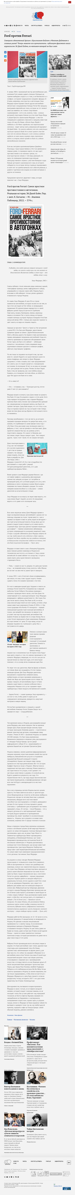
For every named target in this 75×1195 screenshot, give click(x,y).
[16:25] (14, 1027)
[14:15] (14, 1072)
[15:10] (37, 1027)
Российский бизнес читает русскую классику (59, 143)
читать (27, 25)
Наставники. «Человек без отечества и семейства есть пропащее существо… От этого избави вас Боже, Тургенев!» (36, 1092)
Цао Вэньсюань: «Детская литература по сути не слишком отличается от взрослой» (14, 1132)
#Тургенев (29, 1110)
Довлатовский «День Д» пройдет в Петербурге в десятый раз (58, 151)
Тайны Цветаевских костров (35, 1130)
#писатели (33, 1068)
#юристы (29, 1068)
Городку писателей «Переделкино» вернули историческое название (58, 125)
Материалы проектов (21, 1019)
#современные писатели (41, 1068)
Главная (9, 1019)
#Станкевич (34, 1110)
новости (19, 25)
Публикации (30, 1070)
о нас (64, 25)
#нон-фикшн (18, 1015)
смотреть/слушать (36, 25)
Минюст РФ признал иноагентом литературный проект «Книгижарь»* (60, 160)
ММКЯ (6, 1112)
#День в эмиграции (8, 1105)
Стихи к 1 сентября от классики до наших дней (58, 75)
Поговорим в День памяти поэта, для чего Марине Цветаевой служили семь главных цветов (36, 1137)
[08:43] (37, 1114)
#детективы (7, 1059)
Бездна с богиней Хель (13, 1042)
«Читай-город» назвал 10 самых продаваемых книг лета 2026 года (58, 135)
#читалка (10, 1015)
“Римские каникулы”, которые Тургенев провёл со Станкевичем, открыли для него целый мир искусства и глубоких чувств (37, 1104)
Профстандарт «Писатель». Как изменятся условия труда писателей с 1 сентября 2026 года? (35, 1046)
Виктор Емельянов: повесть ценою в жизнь (14, 1088)
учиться (47, 25)
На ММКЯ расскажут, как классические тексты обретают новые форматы (58, 113)
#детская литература (19, 1152)
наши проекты (56, 25)
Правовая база (30, 1026)
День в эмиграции (8, 1070)
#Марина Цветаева (31, 1142)
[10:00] (37, 1072)
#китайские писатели (9, 1152)
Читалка (19, 31)
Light (51, 72)
